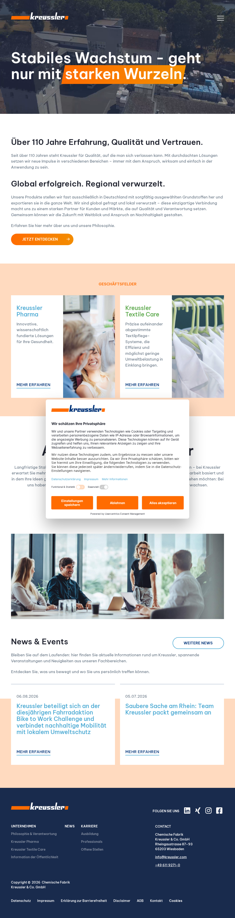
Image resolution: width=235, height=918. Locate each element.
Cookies (175, 901)
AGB (140, 901)
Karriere (89, 826)
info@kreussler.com (171, 857)
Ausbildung (89, 834)
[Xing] (198, 812)
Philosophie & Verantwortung (34, 834)
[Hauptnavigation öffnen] (220, 18)
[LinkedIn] (188, 812)
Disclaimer (121, 901)
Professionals (91, 842)
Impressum (45, 901)
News (70, 826)
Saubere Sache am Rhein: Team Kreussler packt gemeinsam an (169, 709)
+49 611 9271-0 (167, 865)
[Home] (39, 18)
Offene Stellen (92, 849)
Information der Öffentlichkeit (34, 857)
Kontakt (156, 901)
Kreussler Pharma (29, 311)
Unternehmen (23, 826)
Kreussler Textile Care (142, 311)
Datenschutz (21, 901)
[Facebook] (220, 812)
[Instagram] (209, 812)
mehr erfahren (33, 385)
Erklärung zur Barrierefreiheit (84, 901)
